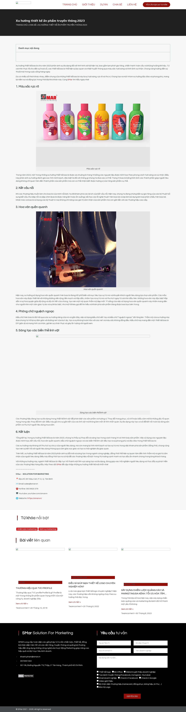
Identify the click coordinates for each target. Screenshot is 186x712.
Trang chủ (69, 4)
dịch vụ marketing (48, 529)
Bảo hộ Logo (104, 687)
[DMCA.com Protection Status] (26, 677)
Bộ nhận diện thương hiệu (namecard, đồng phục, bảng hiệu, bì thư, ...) (130, 684)
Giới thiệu (88, 4)
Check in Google (148, 678)
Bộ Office (118, 672)
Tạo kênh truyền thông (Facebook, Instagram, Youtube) (124, 675)
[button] (167, 48)
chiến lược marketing (26, 529)
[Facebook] (19, 670)
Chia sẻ (117, 4)
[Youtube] (25, 670)
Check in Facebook (129, 678)
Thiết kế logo (105, 672)
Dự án (104, 4)
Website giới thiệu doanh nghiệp (141, 672)
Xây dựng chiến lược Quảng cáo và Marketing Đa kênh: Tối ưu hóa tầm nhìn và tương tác (143, 593)
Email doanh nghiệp (108, 678)
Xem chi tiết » (22, 604)
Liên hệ (132, 4)
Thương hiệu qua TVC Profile (34, 588)
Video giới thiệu (106, 681)
